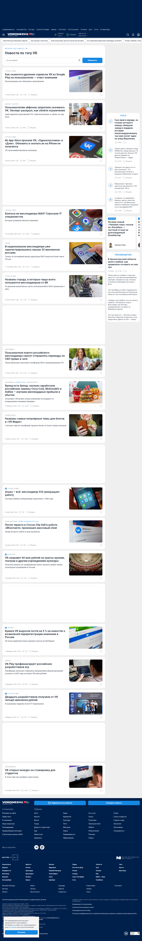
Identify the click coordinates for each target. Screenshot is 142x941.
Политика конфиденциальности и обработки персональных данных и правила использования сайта (104, 913)
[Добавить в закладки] (101, 94)
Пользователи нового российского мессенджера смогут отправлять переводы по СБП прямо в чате (35, 355)
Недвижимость (8, 29)
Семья (91, 838)
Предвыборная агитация (12, 831)
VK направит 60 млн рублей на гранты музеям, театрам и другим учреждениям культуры (35, 559)
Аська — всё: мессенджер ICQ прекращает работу (32, 493)
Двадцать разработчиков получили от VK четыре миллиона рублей (31, 698)
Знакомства (22, 29)
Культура (66, 820)
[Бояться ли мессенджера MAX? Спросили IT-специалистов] (85, 220)
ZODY (90, 29)
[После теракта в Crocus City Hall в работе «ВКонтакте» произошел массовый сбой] (85, 531)
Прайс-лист (6, 817)
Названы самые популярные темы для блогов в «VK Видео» (34, 420)
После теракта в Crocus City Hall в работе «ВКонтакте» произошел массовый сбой (31, 526)
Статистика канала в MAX (12, 834)
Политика (92, 820)
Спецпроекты (119, 831)
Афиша (54, 29)
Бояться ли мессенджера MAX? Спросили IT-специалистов (33, 215)
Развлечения (94, 831)
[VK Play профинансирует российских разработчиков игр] (85, 671)
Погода (31, 29)
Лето (65, 824)
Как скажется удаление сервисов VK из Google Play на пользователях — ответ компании (35, 76)
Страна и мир (119, 820)
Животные (38, 834)
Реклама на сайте (9, 813)
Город (36, 824)
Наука (65, 831)
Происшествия (94, 824)
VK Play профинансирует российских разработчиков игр (28, 665)
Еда (35, 831)
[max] (42, 847)
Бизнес (37, 817)
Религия (92, 834)
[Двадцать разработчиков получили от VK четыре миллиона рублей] (85, 703)
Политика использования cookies (83, 907)
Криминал (67, 817)
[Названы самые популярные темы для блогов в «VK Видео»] (85, 425)
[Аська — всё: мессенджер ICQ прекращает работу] (85, 498)
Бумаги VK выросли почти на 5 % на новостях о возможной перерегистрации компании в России (35, 634)
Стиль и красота (120, 817)
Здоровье (38, 838)
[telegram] (36, 847)
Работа (91, 827)
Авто (36, 813)
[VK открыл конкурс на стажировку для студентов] (85, 777)
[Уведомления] (133, 35)
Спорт (116, 813)
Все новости (19, 48)
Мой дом (66, 827)
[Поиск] (127, 35)
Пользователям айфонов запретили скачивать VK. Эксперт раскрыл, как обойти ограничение (35, 109)
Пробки (84, 29)
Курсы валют (73, 29)
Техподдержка (7, 827)
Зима (65, 813)
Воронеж (8, 48)
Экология (117, 824)
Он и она (92, 813)
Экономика (118, 827)
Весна (36, 820)
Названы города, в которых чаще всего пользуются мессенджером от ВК (30, 281)
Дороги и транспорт (42, 827)
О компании (7, 820)
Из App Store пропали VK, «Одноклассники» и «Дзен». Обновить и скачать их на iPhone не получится (34, 143)
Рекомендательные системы (81, 910)
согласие (12, 927)
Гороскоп (62, 29)
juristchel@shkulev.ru (53, 918)
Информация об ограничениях (82, 904)
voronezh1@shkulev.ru (28, 916)
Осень (91, 817)
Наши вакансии (8, 824)
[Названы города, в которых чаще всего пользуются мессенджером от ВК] (85, 286)
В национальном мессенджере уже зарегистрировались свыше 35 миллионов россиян (32, 249)
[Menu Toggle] (3, 35)
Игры (96, 29)
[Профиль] (138, 35)
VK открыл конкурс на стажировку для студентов (30, 772)
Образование (68, 838)
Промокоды (105, 29)
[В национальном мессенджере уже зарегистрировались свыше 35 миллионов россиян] (85, 253)
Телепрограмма (42, 29)
